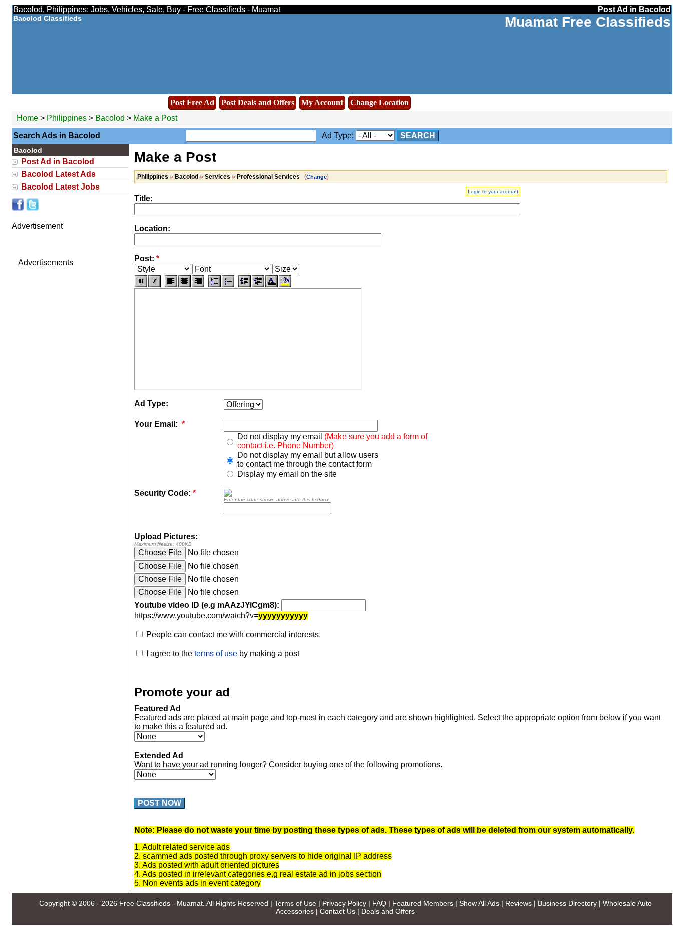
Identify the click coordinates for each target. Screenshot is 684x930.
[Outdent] (244, 281)
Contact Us (337, 911)
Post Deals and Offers (257, 102)
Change (316, 177)
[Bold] (141, 281)
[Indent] (258, 281)
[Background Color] (285, 281)
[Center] (184, 281)
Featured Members (422, 903)
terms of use (215, 653)
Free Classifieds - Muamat (161, 903)
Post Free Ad (192, 102)
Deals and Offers (388, 911)
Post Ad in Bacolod (57, 161)
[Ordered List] (214, 281)
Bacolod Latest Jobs (60, 186)
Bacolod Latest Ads (58, 174)
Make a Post (155, 118)
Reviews (518, 903)
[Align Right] (198, 281)
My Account (322, 102)
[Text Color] (271, 281)
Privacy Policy (344, 903)
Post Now (159, 803)
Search (417, 135)
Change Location (379, 102)
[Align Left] (171, 281)
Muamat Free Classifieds (588, 22)
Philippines (67, 118)
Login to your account (493, 191)
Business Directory (567, 903)
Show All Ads (479, 903)
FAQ (379, 903)
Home (27, 118)
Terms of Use (295, 903)
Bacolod (111, 118)
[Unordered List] (228, 281)
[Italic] (154, 281)
